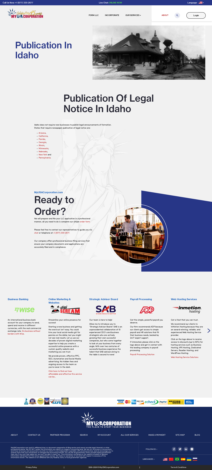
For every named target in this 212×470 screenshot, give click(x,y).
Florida (42, 139)
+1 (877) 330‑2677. (61, 233)
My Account (104, 435)
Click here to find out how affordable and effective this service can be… (24, 374)
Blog (197, 435)
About (165, 15)
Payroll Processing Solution (101, 355)
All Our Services (129, 435)
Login (196, 15)
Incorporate (112, 15)
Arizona (42, 133)
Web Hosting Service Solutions (143, 357)
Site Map (180, 435)
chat (36, 233)
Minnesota (43, 149)
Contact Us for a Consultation (184, 357)
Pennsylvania (45, 158)
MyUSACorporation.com (48, 192)
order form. (85, 222)
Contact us (34, 435)
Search (84, 435)
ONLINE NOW (115, 2)
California (43, 136)
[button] (3, 331)
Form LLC (94, 15)
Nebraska (43, 152)
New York (43, 155)
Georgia (42, 142)
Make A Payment (157, 435)
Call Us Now (8, 2)
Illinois (41, 146)
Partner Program (60, 435)
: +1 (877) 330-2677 (23, 2)
